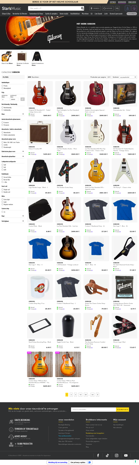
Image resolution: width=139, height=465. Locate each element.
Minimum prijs (5, 96)
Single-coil (7, 189)
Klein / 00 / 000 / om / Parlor (12, 142)
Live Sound (98, 13)
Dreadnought (7, 147)
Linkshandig (7, 110)
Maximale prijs (13, 96)
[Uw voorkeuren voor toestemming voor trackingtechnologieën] (135, 461)
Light (5, 202)
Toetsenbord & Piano (36, 13)
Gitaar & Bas (6, 13)
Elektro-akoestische (9, 135)
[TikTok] (107, 455)
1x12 (5, 167)
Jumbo (6, 145)
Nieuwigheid (7, 88)
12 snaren (6, 125)
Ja (4, 212)
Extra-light (7, 199)
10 (80, 395)
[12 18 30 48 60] (108, 77)
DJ (92, 13)
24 (92, 395)
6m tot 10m (7, 180)
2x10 (5, 170)
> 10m (5, 182)
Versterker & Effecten (20, 13)
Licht (106, 13)
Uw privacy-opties (78, 462)
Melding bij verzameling (57, 462)
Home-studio (64, 13)
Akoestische (7, 132)
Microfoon (85, 13)
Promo (5, 86)
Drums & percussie (116, 13)
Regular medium (8, 204)
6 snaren (6, 122)
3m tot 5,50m (7, 177)
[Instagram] (116, 455)
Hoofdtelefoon (75, 13)
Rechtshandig (7, 107)
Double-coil (7, 192)
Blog (87, 447)
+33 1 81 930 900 (25, 438)
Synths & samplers (51, 13)
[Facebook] (98, 455)
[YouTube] (125, 455)
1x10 (5, 165)
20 (86, 395)
